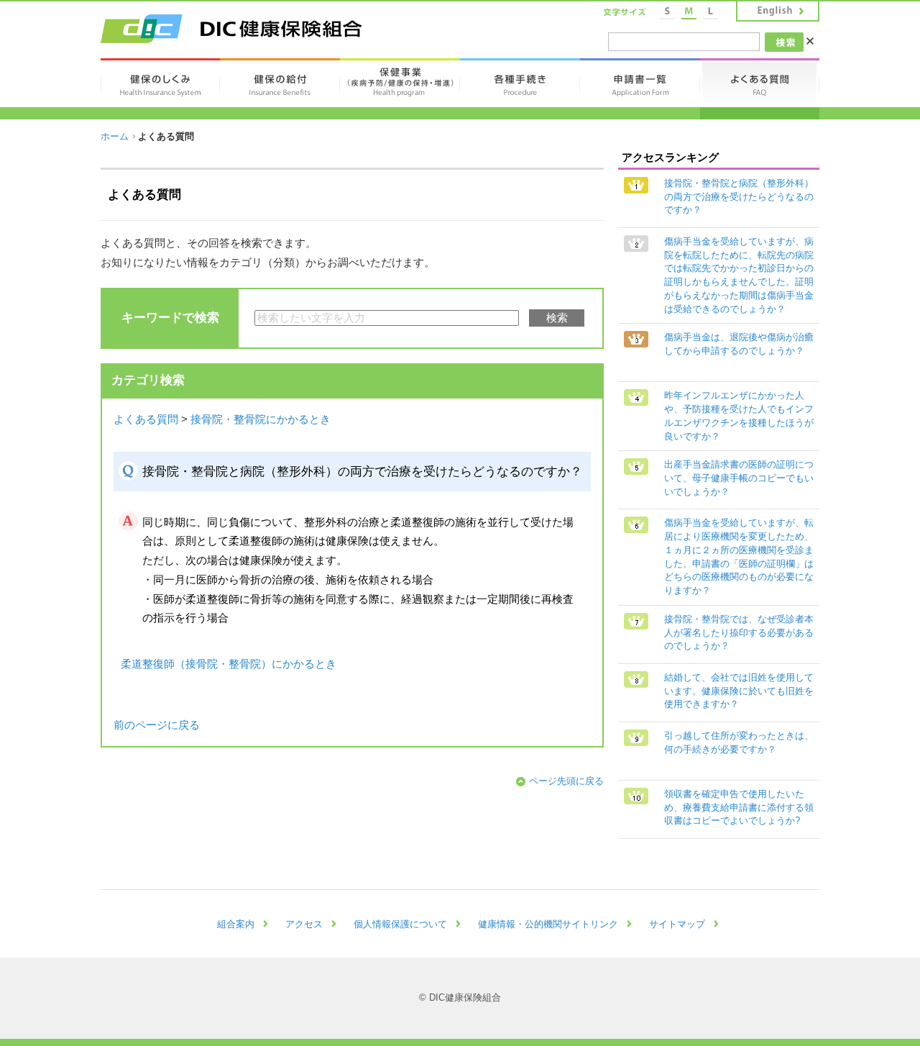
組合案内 (235, 924)
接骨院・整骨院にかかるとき (260, 419)
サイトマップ (677, 924)
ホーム (115, 136)
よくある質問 (146, 419)
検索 (557, 318)
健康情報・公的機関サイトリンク (548, 924)
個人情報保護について (400, 924)
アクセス (304, 924)
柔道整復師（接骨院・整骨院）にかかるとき (228, 664)
